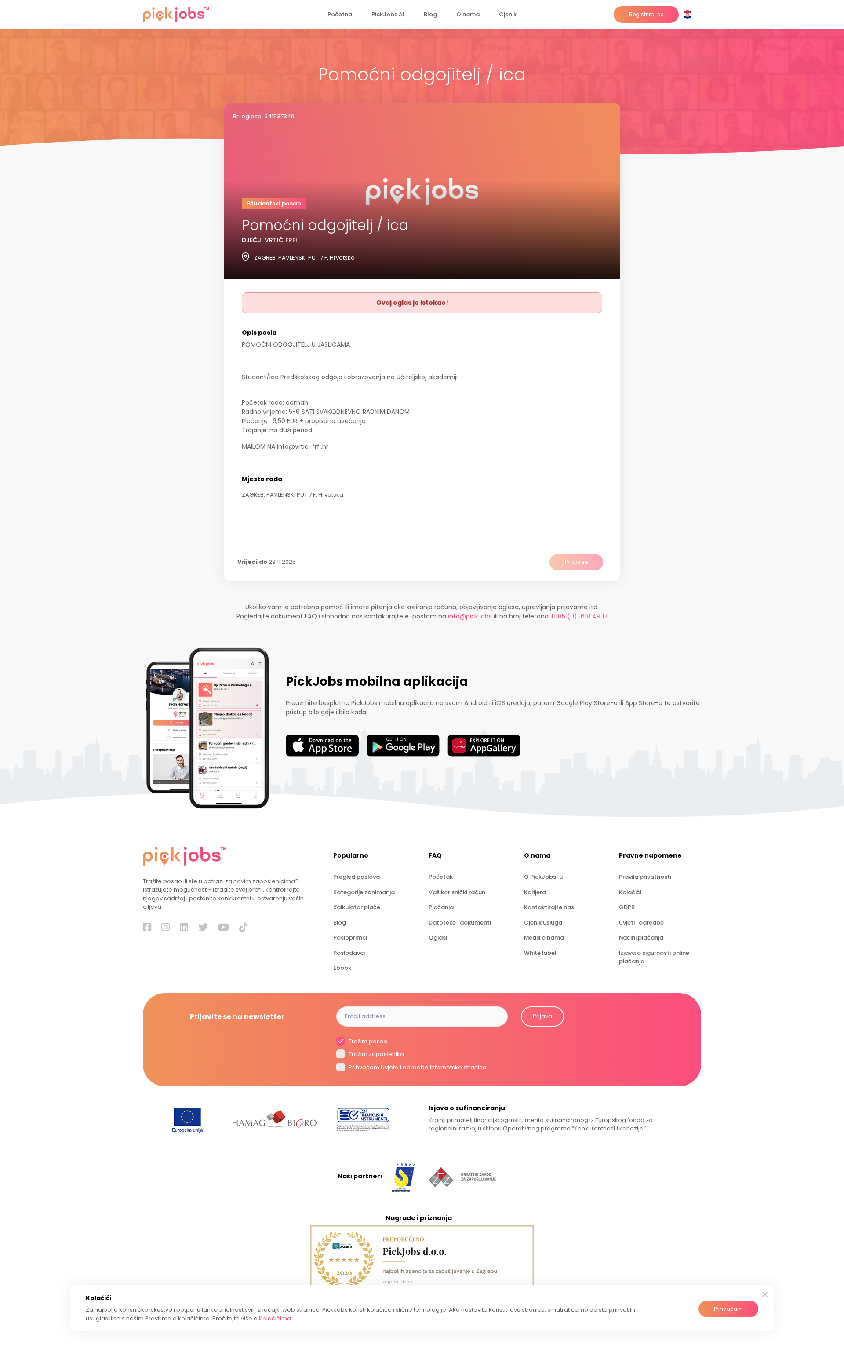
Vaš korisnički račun (457, 892)
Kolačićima (275, 1318)
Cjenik (508, 14)
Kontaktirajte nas (549, 907)
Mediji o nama (544, 937)
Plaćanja (441, 907)
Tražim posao (367, 1041)
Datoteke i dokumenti (460, 922)
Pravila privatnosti (645, 877)
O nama (468, 14)
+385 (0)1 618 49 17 (579, 616)
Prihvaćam (728, 1308)
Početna (339, 14)
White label (540, 953)
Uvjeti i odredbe (641, 922)
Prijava (542, 1016)
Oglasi (438, 937)
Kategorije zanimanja (364, 892)
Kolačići (630, 892)
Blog (430, 14)
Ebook (342, 968)
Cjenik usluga (543, 922)
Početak (441, 877)
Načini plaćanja (641, 937)
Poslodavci (349, 953)
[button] (689, 14)
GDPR (627, 907)
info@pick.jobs (470, 616)
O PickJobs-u (543, 877)
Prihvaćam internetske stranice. (417, 1067)
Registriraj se (646, 14)
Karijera (535, 892)
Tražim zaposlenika (375, 1054)
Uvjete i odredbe (405, 1067)
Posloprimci (350, 937)
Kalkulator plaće (356, 907)
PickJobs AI (387, 14)
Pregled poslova (356, 877)
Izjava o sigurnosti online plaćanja (654, 957)
